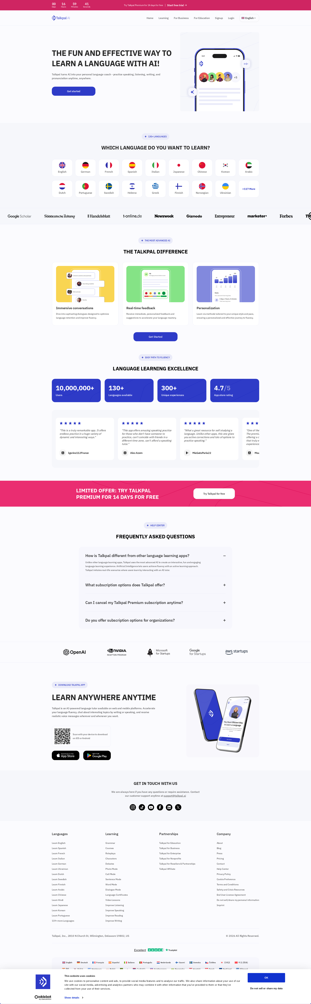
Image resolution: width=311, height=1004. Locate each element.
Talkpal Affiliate (167, 868)
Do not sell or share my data (266, 988)
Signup (219, 18)
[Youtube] (151, 807)
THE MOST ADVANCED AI (157, 240)
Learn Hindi (57, 900)
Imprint (220, 905)
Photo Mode (111, 868)
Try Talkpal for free (214, 493)
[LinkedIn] (169, 807)
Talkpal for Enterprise (170, 853)
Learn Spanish (59, 848)
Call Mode (110, 874)
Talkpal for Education (170, 843)
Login (231, 18)
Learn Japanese (60, 905)
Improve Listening (114, 905)
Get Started (155, 336)
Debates (109, 863)
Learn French (58, 853)
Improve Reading (114, 915)
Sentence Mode (113, 879)
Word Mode (111, 884)
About (220, 843)
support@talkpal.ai (175, 795)
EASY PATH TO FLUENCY (157, 357)
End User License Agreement (231, 894)
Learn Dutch (58, 874)
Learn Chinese (59, 894)
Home (150, 18)
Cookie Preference (226, 879)
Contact (221, 863)
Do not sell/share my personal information (238, 900)
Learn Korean (58, 910)
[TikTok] (142, 807)
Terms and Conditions (228, 884)
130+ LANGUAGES (157, 136)
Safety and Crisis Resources (231, 889)
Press (219, 853)
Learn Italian (58, 858)
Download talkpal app (71, 684)
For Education (202, 18)
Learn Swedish (59, 879)
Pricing (220, 858)
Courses (109, 848)
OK (266, 977)
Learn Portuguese (61, 915)
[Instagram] (133, 807)
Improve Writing (113, 920)
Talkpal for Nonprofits (170, 858)
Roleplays (110, 853)
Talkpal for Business (169, 848)
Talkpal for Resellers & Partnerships (177, 863)
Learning (164, 18)
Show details (71, 997)
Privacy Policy (224, 874)
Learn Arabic (58, 889)
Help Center (157, 525)
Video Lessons (112, 900)
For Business (181, 18)
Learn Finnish (58, 884)
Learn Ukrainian (60, 868)
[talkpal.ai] (61, 18)
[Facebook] (160, 807)
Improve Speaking (114, 910)
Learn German (59, 863)
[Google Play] (97, 755)
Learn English (58, 843)
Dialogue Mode (113, 889)
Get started (73, 91)
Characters (110, 858)
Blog (219, 848)
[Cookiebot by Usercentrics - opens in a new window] (43, 997)
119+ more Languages (63, 920)
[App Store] (65, 755)
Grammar (110, 843)
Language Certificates (116, 894)
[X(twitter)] (178, 807)
